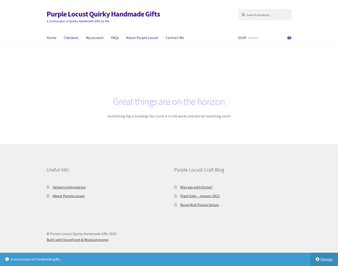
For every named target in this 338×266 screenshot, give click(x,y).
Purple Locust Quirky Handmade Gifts (103, 14)
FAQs (115, 37)
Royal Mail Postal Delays (199, 204)
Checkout (71, 37)
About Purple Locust (142, 37)
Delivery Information (69, 187)
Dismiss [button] (327, 259)
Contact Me (175, 37)
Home (51, 37)
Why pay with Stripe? (196, 187)
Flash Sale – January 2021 (200, 196)
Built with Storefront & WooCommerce (77, 239)
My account (95, 37)
